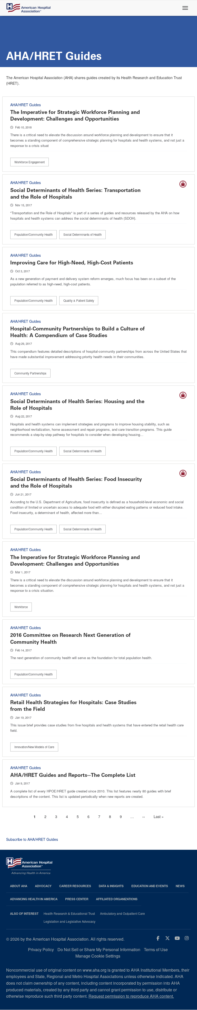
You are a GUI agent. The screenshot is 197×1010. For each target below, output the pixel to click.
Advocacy (43, 886)
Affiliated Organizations (116, 899)
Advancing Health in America (33, 899)
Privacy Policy (41, 949)
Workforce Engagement (29, 162)
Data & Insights (111, 886)
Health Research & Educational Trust (69, 913)
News (180, 886)
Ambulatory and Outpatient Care (122, 913)
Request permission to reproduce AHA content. (131, 996)
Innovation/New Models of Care (34, 747)
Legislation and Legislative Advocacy (69, 921)
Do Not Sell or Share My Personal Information (98, 949)
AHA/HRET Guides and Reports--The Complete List (72, 775)
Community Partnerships (30, 373)
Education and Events (149, 886)
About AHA (18, 886)
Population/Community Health (33, 234)
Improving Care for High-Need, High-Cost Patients (71, 263)
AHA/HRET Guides (25, 104)
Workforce (21, 607)
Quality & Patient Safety (78, 300)
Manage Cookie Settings (97, 956)
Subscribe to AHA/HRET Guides (32, 839)
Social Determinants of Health (82, 234)
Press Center (76, 899)
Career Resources (75, 886)
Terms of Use (156, 949)
